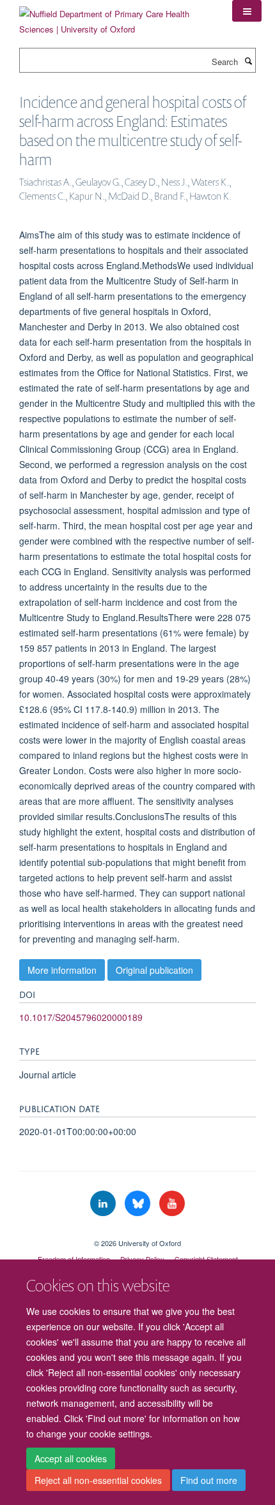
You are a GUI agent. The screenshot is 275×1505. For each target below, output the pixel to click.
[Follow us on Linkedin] (104, 1204)
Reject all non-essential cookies (98, 1480)
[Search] (248, 61)
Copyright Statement (206, 1259)
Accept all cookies (71, 1458)
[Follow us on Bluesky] (139, 1204)
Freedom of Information (74, 1259)
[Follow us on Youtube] (172, 1204)
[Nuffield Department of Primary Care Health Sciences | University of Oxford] (116, 17)
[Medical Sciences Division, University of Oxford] (137, 1232)
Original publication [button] (154, 970)
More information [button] (62, 970)
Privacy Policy (142, 1259)
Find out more (208, 1480)
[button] (247, 11)
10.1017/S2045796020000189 (81, 1017)
